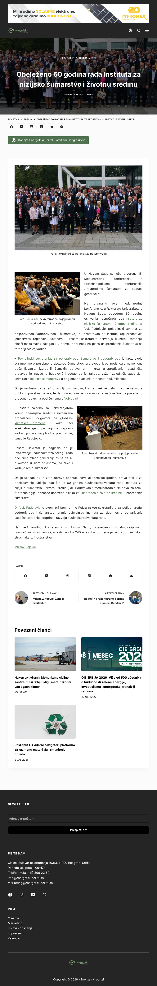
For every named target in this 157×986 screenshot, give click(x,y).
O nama (13, 918)
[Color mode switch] (130, 30)
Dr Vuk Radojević (27, 507)
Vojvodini (71, 398)
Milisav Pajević (25, 547)
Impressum (16, 933)
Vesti (92, 58)
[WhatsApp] (61, 127)
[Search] (139, 30)
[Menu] (147, 30)
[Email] (131, 576)
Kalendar (14, 938)
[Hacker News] (41, 127)
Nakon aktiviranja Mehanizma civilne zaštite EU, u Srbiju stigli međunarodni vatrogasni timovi (43, 682)
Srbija (83, 58)
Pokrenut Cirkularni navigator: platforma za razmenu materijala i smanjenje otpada (45, 749)
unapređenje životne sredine (101, 493)
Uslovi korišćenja (20, 928)
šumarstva (131, 344)
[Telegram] (51, 127)
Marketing (15, 923)
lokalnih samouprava (45, 379)
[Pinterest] (67, 576)
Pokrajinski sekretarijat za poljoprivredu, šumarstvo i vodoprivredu (69, 358)
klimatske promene (30, 423)
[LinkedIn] (31, 127)
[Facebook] (11, 127)
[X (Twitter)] (21, 127)
